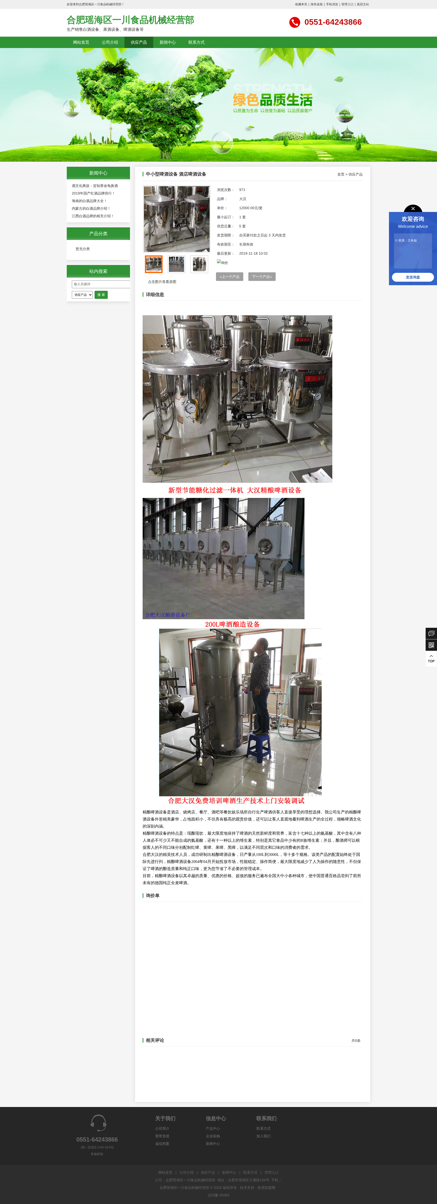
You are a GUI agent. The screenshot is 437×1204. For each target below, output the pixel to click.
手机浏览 (332, 4)
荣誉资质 (162, 1136)
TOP (431, 661)
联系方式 (196, 42)
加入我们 (263, 1136)
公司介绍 (110, 42)
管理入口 (347, 4)
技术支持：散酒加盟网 (257, 1188)
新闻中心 (168, 42)
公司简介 (162, 1128)
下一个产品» (262, 277)
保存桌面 (317, 4)
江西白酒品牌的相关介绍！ (93, 216)
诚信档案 (162, 1144)
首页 (340, 174)
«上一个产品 (229, 277)
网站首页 (81, 42)
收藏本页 (301, 4)
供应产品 (139, 42)
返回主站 (363, 4)
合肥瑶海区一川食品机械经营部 (130, 20)
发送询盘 (413, 277)
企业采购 (213, 1136)
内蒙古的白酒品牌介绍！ (91, 208)
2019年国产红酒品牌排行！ (93, 193)
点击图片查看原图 (161, 282)
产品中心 (213, 1128)
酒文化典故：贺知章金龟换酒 (95, 186)
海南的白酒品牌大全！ (89, 201)
